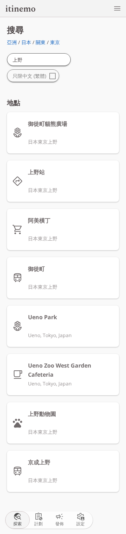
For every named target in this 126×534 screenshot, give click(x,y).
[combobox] (39, 60)
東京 (55, 42)
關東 (41, 42)
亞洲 (12, 42)
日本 (26, 42)
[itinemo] (20, 8)
